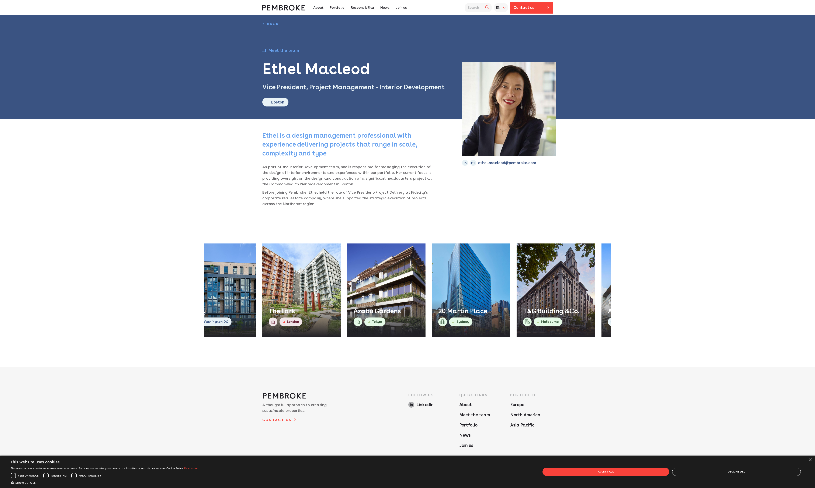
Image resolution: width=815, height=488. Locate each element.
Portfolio (337, 8)
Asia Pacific (522, 425)
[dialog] (407, 472)
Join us (401, 8)
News (384, 8)
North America (525, 414)
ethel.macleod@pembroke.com (507, 163)
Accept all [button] (606, 471)
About (318, 8)
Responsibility (362, 8)
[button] (104, 483)
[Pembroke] (283, 8)
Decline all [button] (736, 471)
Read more (191, 468)
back (273, 24)
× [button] (810, 460)
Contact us (523, 7)
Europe (517, 404)
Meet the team (474, 414)
